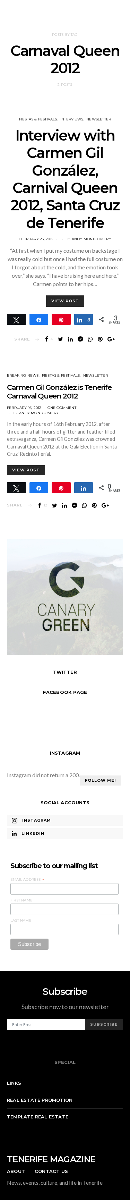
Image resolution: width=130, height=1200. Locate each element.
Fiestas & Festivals (38, 119)
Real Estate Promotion (39, 1100)
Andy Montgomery (91, 239)
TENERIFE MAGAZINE (51, 1159)
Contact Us (51, 1171)
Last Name (21, 920)
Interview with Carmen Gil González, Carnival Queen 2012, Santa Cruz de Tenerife (65, 179)
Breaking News (23, 375)
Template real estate (37, 1116)
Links (14, 1083)
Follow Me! (100, 780)
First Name (21, 900)
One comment (61, 407)
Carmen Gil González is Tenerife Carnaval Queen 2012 (59, 391)
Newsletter (98, 119)
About (16, 1171)
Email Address (27, 879)
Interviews (71, 119)
